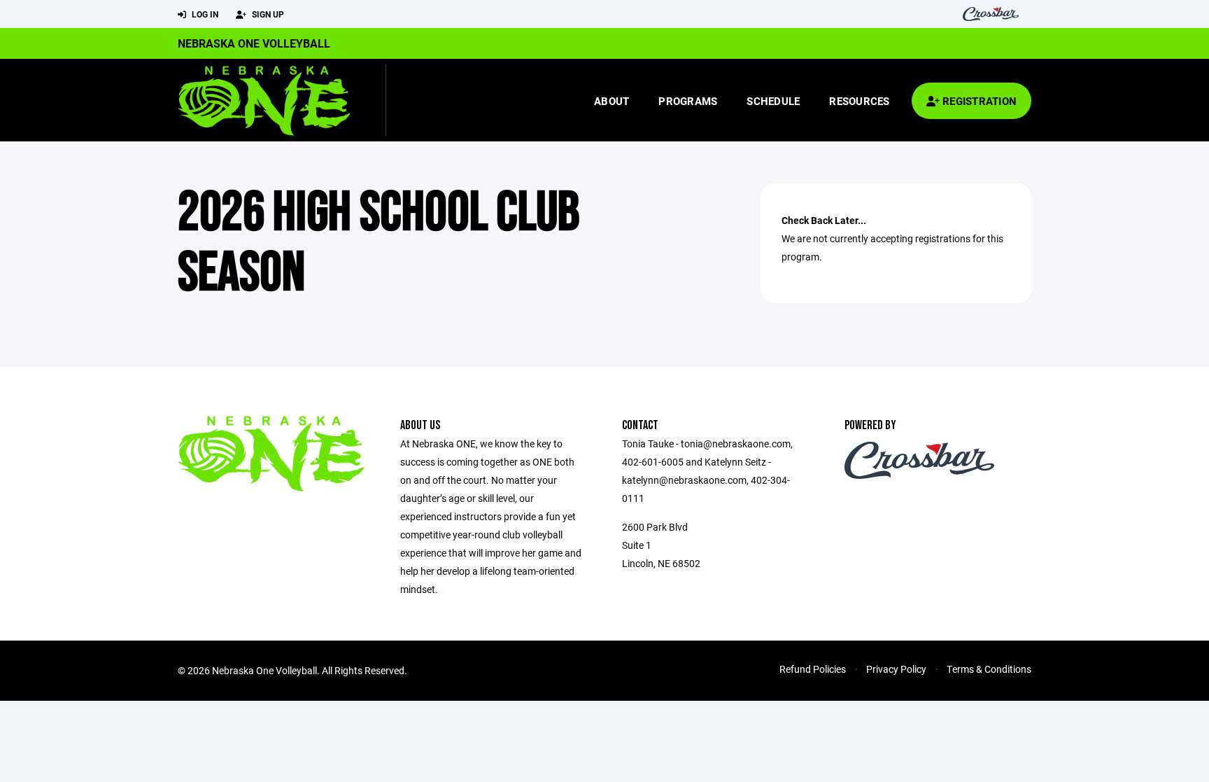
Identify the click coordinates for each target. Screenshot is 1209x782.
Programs (687, 101)
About (611, 101)
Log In (204, 14)
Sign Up (267, 14)
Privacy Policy (896, 669)
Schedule (773, 101)
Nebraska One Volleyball (254, 43)
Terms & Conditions (989, 669)
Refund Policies (812, 669)
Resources (859, 101)
